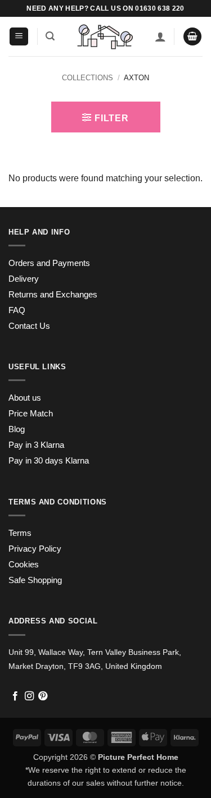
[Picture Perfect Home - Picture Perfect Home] (105, 36)
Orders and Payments (49, 263)
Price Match (30, 413)
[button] (19, 36)
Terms (20, 533)
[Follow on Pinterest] (42, 696)
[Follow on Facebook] (15, 696)
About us (24, 397)
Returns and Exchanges (52, 294)
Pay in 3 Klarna (36, 445)
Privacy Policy (34, 548)
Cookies (23, 564)
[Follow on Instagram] (29, 696)
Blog (16, 429)
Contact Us (29, 326)
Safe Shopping (35, 580)
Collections (87, 78)
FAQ (16, 310)
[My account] (160, 36)
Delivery (23, 278)
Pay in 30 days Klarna (48, 460)
